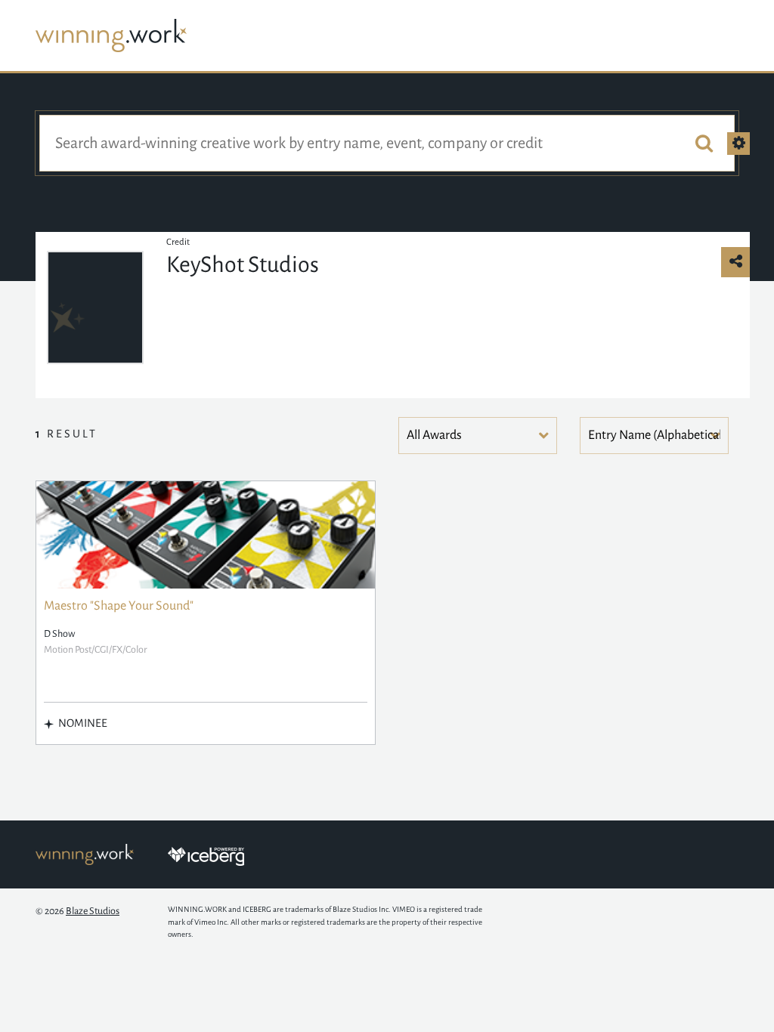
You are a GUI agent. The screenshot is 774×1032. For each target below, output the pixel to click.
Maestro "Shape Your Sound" (119, 606)
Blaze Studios (92, 911)
